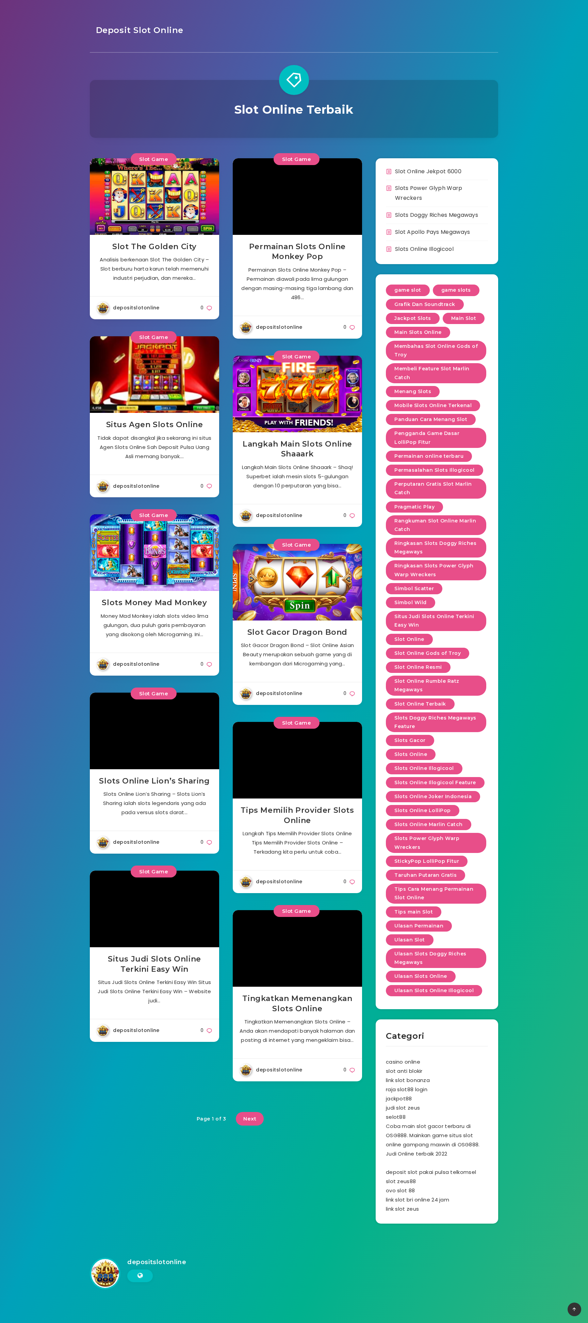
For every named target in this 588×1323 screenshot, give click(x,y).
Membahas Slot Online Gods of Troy (436, 350)
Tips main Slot (413, 912)
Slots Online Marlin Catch (428, 824)
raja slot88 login (406, 1089)
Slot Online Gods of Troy (427, 653)
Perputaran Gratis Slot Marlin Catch (433, 488)
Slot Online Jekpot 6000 (428, 171)
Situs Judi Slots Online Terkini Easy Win (154, 964)
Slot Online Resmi (418, 667)
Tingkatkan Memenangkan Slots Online (297, 1003)
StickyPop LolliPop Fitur (426, 861)
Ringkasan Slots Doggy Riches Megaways (435, 547)
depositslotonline (156, 1262)
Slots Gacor (410, 740)
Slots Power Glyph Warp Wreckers (426, 842)
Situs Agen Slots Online (154, 424)
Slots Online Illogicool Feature (435, 782)
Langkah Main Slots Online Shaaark (297, 449)
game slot (407, 290)
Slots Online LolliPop (422, 810)
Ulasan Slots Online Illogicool (434, 990)
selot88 (396, 1116)
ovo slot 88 (400, 1190)
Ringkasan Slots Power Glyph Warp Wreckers (434, 570)
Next (249, 1118)
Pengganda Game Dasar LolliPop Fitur (426, 437)
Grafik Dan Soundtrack (424, 304)
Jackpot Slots (412, 318)
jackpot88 (399, 1098)
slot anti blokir (404, 1071)
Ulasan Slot (409, 940)
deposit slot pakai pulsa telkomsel (431, 1172)
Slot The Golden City (154, 246)
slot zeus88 (401, 1181)
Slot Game (153, 159)
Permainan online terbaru (428, 456)
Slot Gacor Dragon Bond (297, 632)
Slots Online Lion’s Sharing (154, 781)
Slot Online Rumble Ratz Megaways (426, 685)
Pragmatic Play (414, 507)
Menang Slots (412, 391)
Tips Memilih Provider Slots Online (297, 815)
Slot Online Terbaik (420, 704)
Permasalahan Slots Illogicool (434, 470)
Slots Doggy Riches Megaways (436, 215)
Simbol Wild (410, 602)
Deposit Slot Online (138, 30)
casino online (403, 1061)
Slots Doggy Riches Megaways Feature (435, 722)
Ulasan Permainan (418, 926)
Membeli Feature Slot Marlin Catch (432, 373)
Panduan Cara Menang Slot (430, 419)
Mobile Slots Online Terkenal (433, 405)
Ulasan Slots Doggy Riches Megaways (430, 958)
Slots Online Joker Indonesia (433, 796)
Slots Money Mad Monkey (154, 602)
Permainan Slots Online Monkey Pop (297, 251)
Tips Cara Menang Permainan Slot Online (433, 893)
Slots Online (410, 754)
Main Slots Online (418, 332)
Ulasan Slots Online (420, 976)
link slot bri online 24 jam (417, 1199)
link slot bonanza (408, 1080)
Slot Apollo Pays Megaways (432, 232)
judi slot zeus (403, 1107)
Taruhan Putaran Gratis (425, 875)
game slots (456, 290)
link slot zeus (402, 1208)
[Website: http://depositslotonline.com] (140, 1275)
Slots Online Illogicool (424, 249)
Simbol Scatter (414, 588)
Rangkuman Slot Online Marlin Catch (435, 525)
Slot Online (409, 639)
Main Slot (463, 318)
